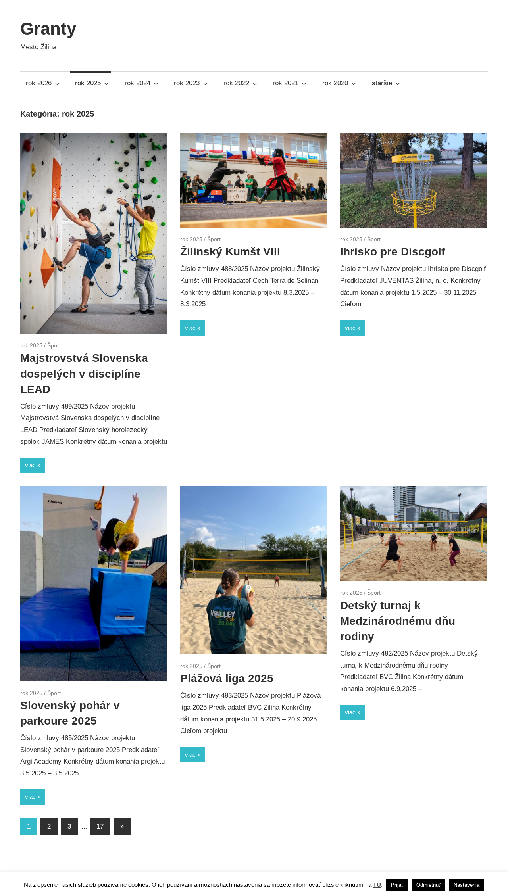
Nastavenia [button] (466, 885)
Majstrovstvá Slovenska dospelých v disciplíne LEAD (84, 373)
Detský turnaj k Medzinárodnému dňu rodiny (397, 621)
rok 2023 (187, 83)
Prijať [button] (397, 885)
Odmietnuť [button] (428, 885)
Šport (54, 345)
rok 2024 (137, 83)
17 (100, 826)
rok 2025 (88, 83)
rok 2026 (39, 83)
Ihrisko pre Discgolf (392, 252)
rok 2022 (236, 83)
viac (30, 465)
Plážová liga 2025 (226, 678)
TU (377, 884)
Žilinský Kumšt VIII (230, 252)
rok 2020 (335, 83)
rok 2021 (285, 83)
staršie (382, 83)
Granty (48, 28)
